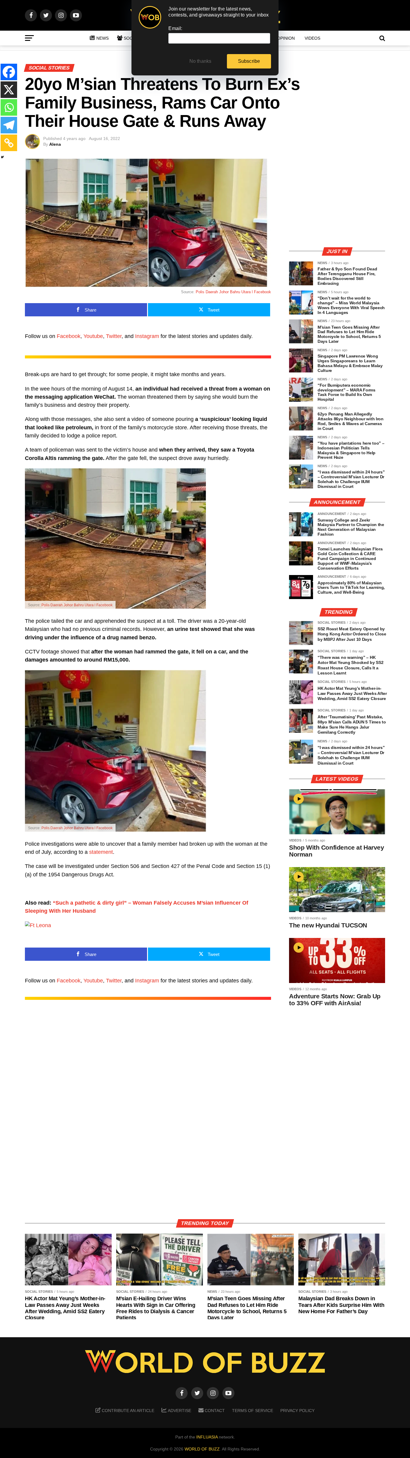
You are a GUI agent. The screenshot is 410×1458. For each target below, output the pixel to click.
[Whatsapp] (9, 107)
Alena (55, 144)
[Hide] (2, 157)
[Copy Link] (9, 143)
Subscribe (249, 61)
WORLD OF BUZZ (202, 1449)
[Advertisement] (337, 199)
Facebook (68, 336)
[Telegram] (9, 125)
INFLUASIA (207, 1437)
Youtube (93, 336)
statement (101, 852)
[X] (9, 89)
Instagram (147, 336)
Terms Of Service (252, 1410)
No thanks (200, 61)
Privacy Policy (297, 1410)
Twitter (114, 336)
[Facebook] (9, 72)
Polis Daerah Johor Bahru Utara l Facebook (233, 292)
